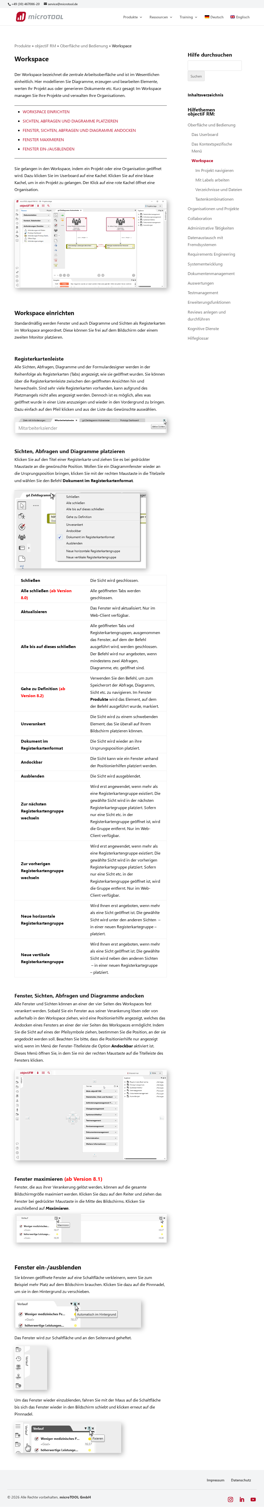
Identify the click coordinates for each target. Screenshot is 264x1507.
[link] (25, 4)
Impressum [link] (215, 1480)
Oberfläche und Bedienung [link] (84, 45)
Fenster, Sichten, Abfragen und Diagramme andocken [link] (79, 130)
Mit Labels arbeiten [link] (212, 179)
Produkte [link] (130, 17)
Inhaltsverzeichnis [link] (205, 94)
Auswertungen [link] (201, 283)
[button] (230, 1499)
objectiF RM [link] (45, 45)
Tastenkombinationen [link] (214, 199)
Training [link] (186, 17)
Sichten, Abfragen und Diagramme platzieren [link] (70, 121)
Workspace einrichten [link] (46, 111)
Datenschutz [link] (241, 1480)
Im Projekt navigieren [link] (214, 170)
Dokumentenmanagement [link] (211, 273)
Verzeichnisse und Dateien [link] (218, 189)
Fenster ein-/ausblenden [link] (49, 148)
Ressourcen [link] (159, 17)
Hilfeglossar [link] (198, 338)
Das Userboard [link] (205, 134)
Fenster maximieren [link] (43, 139)
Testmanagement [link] (203, 292)
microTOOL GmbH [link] (75, 1497)
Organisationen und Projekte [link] (213, 208)
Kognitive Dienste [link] (203, 328)
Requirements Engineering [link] (211, 254)
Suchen (196, 76)
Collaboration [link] (200, 218)
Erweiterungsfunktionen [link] (209, 302)
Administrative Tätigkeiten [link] (211, 228)
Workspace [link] (202, 160)
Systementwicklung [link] (205, 264)
